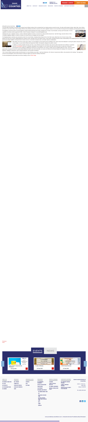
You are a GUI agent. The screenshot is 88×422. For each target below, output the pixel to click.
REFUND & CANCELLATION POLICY (53, 389)
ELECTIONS (28, 385)
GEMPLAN (39, 405)
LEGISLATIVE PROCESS (18, 385)
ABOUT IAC (29, 5)
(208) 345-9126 (82, 390)
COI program (19, 46)
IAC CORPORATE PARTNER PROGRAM (65, 382)
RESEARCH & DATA (43, 5)
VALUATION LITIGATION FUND (42, 396)
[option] (18, 363)
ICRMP (39, 403)
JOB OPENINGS (40, 388)
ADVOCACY (35, 5)
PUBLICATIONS (40, 386)
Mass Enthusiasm (82, 416)
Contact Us (52, 2)
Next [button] (85, 364)
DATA (27, 383)
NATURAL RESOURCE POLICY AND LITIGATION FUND (42, 399)
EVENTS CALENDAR (81, 3)
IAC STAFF (4, 383)
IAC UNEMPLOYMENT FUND (42, 391)
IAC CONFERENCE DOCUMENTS (40, 382)
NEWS (50, 350)
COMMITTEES (16, 383)
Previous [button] (2, 364)
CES (39, 393)
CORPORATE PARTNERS (69, 5)
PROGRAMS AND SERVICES (42, 389)
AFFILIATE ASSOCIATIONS (41, 384)
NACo (39, 401)
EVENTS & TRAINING (58, 5)
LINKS (15, 388)
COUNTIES (27, 381)
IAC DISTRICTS (5, 385)
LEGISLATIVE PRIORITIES (18, 387)
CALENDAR (51, 381)
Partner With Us (53, 3)
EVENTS (37, 350)
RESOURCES (50, 5)
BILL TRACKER (16, 381)
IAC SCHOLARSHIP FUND (6, 387)
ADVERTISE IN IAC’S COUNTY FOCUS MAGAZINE (66, 388)
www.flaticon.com (57, 416)
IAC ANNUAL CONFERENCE (53, 386)
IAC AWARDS (4, 388)
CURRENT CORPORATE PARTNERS (65, 385)
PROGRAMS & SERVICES (67, 3)
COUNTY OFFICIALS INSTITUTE (52, 384)
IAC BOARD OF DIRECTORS (6, 381)
